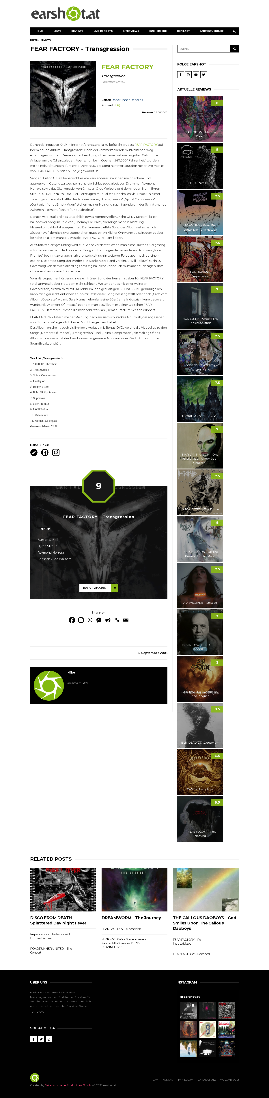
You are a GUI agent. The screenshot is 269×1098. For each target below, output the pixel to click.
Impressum (185, 1079)
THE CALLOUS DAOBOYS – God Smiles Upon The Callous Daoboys (204, 923)
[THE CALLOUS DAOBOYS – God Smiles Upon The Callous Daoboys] (206, 889)
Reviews (77, 30)
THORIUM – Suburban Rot (200, 416)
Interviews (131, 30)
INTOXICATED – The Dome (200, 509)
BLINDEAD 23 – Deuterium (200, 742)
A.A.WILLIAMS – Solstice (200, 602)
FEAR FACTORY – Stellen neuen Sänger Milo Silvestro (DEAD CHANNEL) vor (124, 943)
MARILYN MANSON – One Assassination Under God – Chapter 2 (200, 459)
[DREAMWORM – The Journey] (134, 889)
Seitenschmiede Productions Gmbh (68, 1085)
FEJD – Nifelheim (200, 183)
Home (39, 30)
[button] (188, 1010)
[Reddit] (108, 620)
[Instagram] (81, 620)
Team (155, 1079)
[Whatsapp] (90, 620)
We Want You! (229, 1079)
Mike (71, 672)
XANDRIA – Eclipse (200, 789)
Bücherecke (158, 30)
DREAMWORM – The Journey (131, 917)
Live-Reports (103, 30)
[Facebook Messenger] (99, 620)
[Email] (126, 620)
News (57, 30)
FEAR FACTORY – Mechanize (121, 929)
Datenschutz (206, 1079)
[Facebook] (72, 620)
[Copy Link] (117, 620)
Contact (183, 30)
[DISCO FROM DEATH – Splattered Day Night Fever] (63, 889)
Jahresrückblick (212, 30)
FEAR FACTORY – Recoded (191, 954)
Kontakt (168, 1079)
